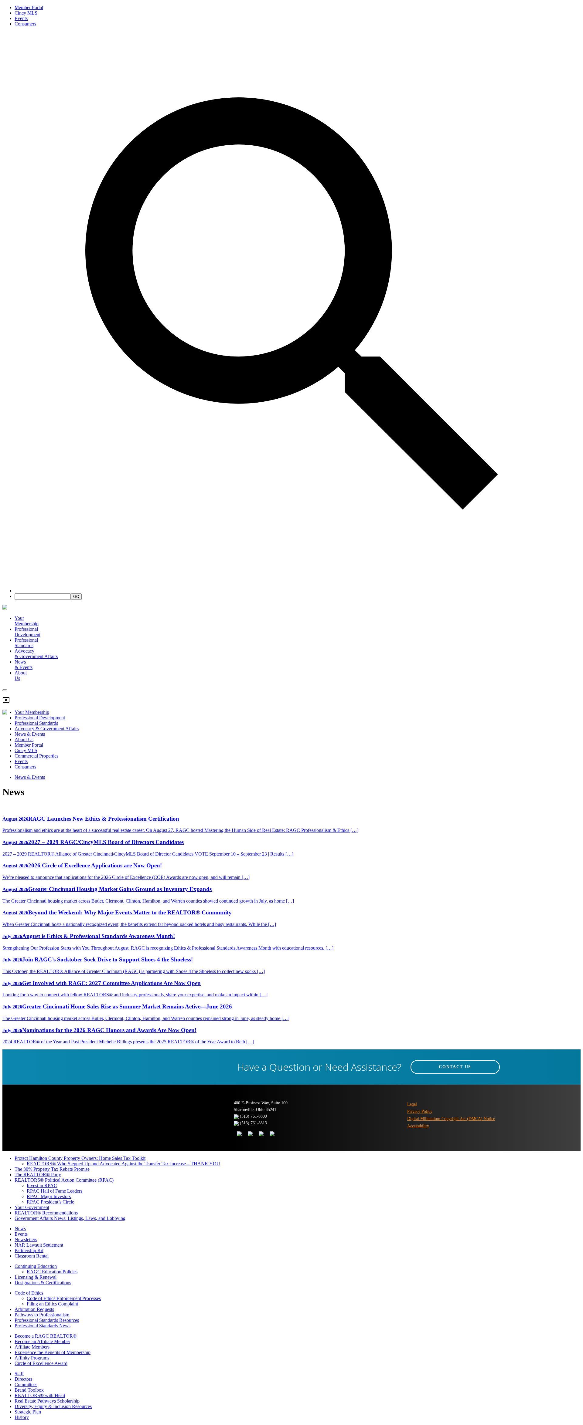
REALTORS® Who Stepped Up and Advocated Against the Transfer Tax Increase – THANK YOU (123, 1163)
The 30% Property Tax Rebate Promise (52, 1169)
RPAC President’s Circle (50, 1201)
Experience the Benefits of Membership (52, 1352)
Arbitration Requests (34, 1309)
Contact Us (455, 1067)
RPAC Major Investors (49, 1196)
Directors (23, 1379)
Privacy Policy (419, 1111)
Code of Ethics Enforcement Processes (64, 1298)
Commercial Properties (36, 755)
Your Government (32, 1207)
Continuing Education (36, 1266)
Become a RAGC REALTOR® (46, 1336)
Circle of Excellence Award (41, 1363)
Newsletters (26, 1239)
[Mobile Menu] (4, 690)
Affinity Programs (32, 1357)
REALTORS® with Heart (40, 1395)
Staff (19, 1373)
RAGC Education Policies (52, 1271)
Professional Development (27, 631)
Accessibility (418, 1126)
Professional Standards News (42, 1325)
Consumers (25, 23)
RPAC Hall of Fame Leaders (54, 1191)
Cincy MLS (26, 12)
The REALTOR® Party (38, 1174)
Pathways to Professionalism (42, 1314)
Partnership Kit (29, 1250)
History (22, 1417)
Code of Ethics (29, 1292)
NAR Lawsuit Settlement (39, 1245)
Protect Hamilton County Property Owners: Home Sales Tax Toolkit (80, 1158)
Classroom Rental (32, 1255)
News (20, 1228)
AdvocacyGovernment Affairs (36, 653)
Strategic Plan (28, 1411)
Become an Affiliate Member (42, 1341)
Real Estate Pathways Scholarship (47, 1400)
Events (21, 18)
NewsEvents (23, 664)
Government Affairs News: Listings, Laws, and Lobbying (70, 1218)
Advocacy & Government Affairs (47, 728)
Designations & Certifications (43, 1282)
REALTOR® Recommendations (46, 1212)
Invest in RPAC (42, 1185)
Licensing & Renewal (35, 1277)
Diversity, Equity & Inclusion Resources (53, 1406)
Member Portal (29, 7)
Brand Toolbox (29, 1390)
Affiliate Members (32, 1346)
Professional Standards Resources (47, 1320)
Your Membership (27, 621)
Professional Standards (26, 642)
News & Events (30, 734)
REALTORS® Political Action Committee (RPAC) (64, 1180)
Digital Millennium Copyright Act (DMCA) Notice (451, 1118)
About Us (24, 739)
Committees (26, 1384)
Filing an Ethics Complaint (52, 1303)
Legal (412, 1104)
